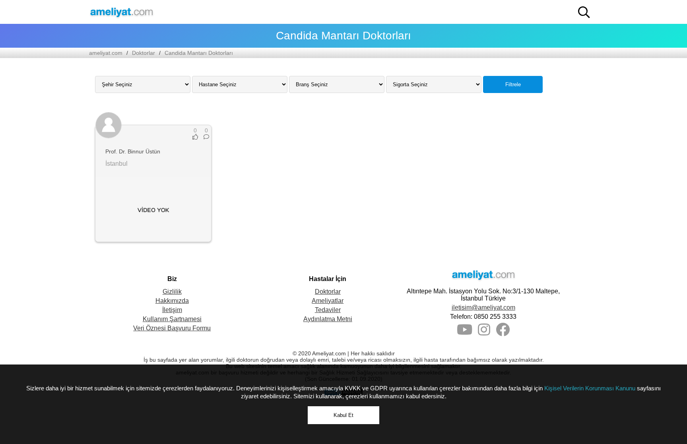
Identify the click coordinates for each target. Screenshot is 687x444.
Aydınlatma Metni (327, 319)
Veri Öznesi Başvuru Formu (172, 328)
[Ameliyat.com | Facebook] (502, 332)
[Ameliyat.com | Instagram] (484, 332)
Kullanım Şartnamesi (172, 319)
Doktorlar (143, 53)
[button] (584, 12)
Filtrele (513, 84)
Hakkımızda (172, 300)
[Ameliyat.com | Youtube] (464, 332)
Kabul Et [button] (343, 415)
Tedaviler (328, 309)
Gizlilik (172, 291)
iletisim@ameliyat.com (483, 307)
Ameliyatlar (328, 300)
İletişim (172, 309)
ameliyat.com (105, 53)
